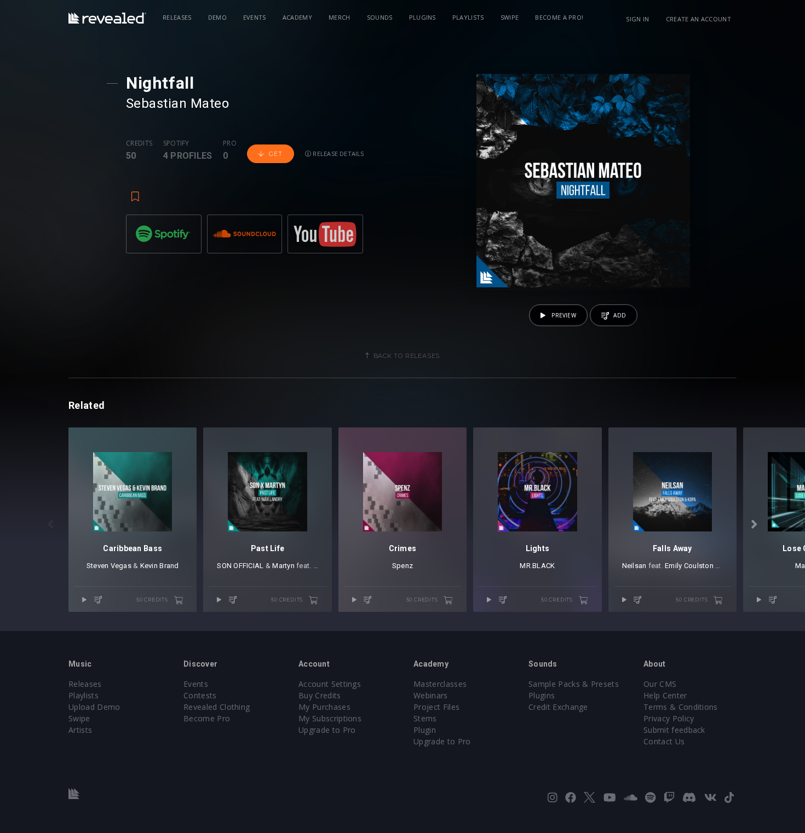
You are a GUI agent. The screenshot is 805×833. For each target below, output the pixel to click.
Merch (339, 17)
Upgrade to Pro (326, 730)
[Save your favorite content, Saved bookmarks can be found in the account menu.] (135, 191)
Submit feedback (674, 730)
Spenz (402, 566)
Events (254, 17)
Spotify (176, 143)
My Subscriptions (329, 718)
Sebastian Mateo (177, 103)
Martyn (283, 566)
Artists (80, 730)
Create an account (698, 19)
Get (275, 154)
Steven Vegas (109, 566)
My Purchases (324, 707)
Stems (425, 718)
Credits (139, 143)
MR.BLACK (537, 566)
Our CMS (659, 684)
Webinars (430, 695)
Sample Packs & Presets (573, 684)
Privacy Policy (668, 718)
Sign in (637, 19)
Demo (217, 17)
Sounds (380, 17)
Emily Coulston (689, 566)
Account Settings (329, 684)
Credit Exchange (558, 707)
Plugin (424, 730)
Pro (230, 143)
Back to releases (406, 356)
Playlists (468, 17)
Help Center (665, 695)
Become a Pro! (559, 17)
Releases (177, 17)
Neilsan (634, 566)
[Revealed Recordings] (107, 18)
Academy (297, 17)
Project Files (436, 707)
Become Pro (206, 718)
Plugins (422, 17)
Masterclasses (440, 684)
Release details (337, 153)
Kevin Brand (159, 566)
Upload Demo (94, 707)
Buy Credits (319, 695)
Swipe (510, 17)
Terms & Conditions (680, 707)
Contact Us (664, 741)
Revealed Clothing (216, 707)
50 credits (153, 600)
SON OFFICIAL (240, 566)
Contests (200, 695)
